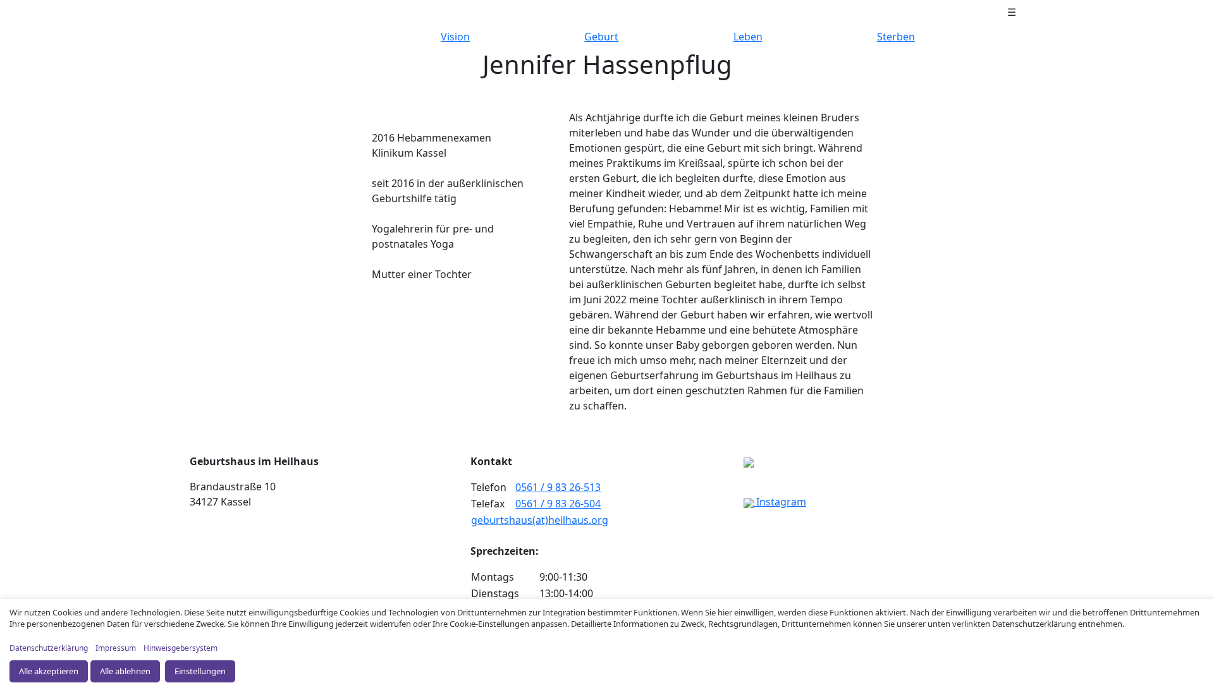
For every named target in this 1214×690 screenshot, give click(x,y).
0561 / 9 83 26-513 (558, 487)
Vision (455, 37)
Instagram (780, 502)
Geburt (601, 37)
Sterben (896, 37)
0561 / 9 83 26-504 (558, 504)
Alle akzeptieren (48, 671)
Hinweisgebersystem (181, 648)
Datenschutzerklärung (48, 648)
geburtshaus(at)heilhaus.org (539, 520)
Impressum (115, 648)
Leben (748, 37)
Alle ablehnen (125, 671)
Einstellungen (200, 671)
